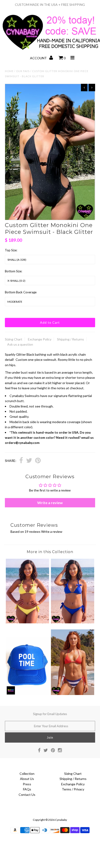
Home (9, 71)
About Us (27, 779)
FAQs (27, 789)
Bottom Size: (13, 271)
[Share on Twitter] (29, 461)
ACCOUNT (38, 58)
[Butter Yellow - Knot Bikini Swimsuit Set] (27, 622)
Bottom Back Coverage (21, 292)
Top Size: (11, 250)
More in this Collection (50, 552)
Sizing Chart (13, 339)
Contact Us (27, 795)
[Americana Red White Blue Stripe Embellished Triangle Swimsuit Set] (72, 694)
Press (27, 784)
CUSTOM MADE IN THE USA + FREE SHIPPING (50, 5)
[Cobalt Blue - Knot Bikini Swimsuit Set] (72, 622)
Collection (27, 774)
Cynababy (61, 819)
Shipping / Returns (70, 339)
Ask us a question (20, 344)
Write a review (50, 502)
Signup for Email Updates (50, 714)
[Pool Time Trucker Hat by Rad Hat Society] (27, 694)
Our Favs (23, 71)
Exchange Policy (39, 339)
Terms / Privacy (73, 789)
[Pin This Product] (38, 461)
